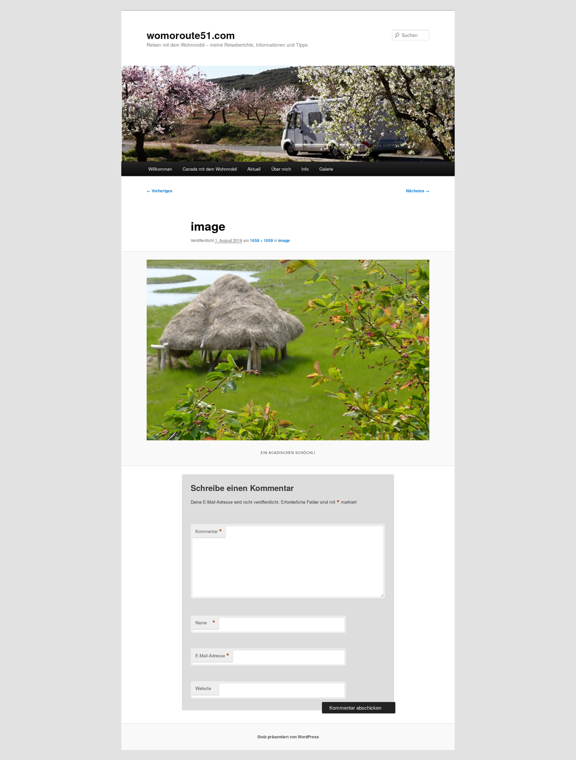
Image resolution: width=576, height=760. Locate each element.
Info (305, 169)
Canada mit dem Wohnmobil (210, 169)
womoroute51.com (191, 35)
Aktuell (254, 169)
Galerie (326, 169)
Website (203, 688)
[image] (288, 350)
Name (205, 622)
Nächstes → (417, 191)
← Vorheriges (159, 191)
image (284, 240)
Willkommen (160, 169)
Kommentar (208, 531)
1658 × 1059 (261, 240)
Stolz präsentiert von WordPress (288, 737)
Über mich (281, 169)
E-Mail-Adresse (212, 655)
